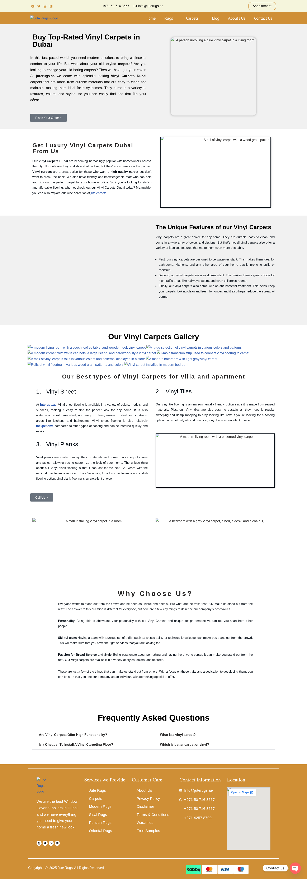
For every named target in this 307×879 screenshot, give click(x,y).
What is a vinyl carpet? (178, 735)
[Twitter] (38, 6)
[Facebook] (32, 6)
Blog (215, 18)
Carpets (192, 18)
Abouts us (236, 18)
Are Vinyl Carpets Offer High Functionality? (73, 735)
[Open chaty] (295, 868)
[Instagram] (44, 6)
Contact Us (263, 18)
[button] (171, 18)
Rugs (168, 18)
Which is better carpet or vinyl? (184, 744)
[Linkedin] (50, 6)
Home (151, 18)
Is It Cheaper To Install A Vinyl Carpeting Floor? (76, 744)
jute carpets (99, 193)
